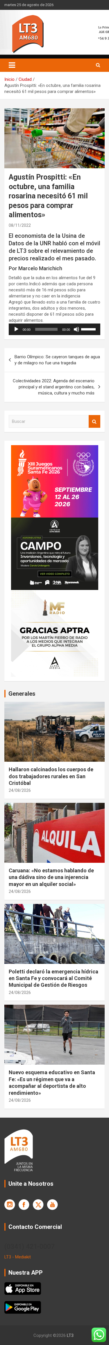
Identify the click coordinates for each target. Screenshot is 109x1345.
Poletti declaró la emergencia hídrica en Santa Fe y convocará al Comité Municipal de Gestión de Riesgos (53, 978)
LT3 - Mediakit (17, 1257)
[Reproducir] (16, 329)
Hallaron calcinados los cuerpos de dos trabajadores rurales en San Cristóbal (51, 776)
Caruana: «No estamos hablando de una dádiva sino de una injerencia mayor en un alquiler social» (51, 877)
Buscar (94, 421)
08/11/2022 (20, 225)
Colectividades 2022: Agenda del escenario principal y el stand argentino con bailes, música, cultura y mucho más (53, 387)
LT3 (70, 1335)
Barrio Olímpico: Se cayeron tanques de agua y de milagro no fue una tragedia (57, 360)
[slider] (89, 329)
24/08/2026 (20, 790)
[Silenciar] (76, 329)
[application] (54, 329)
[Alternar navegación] (11, 65)
